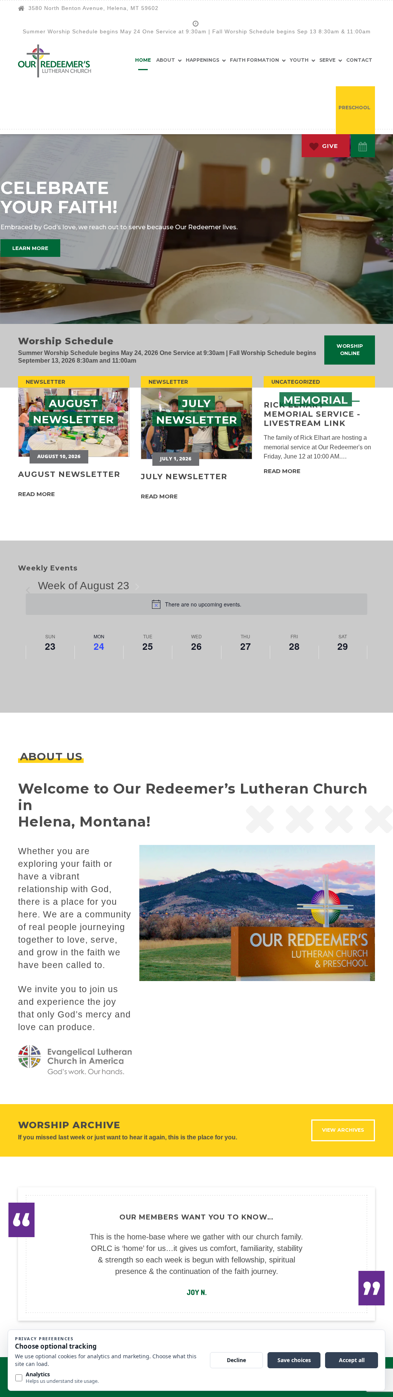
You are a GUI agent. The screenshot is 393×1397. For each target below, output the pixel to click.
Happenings (202, 60)
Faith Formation (254, 60)
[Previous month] (30, 586)
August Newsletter (69, 474)
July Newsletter (184, 476)
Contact (359, 60)
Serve (327, 60)
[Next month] (137, 586)
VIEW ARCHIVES (343, 1130)
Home (143, 60)
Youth (299, 60)
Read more (36, 494)
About (165, 60)
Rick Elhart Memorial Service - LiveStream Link (312, 414)
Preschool (354, 107)
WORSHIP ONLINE (350, 349)
